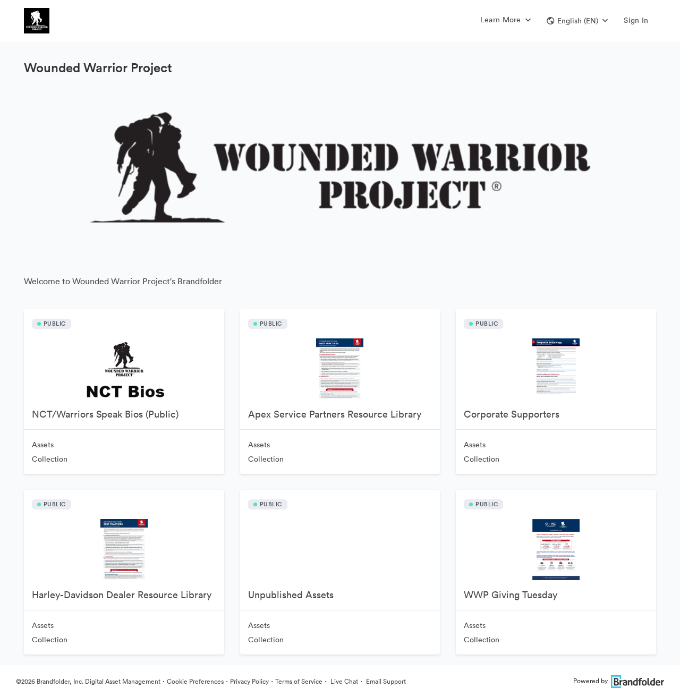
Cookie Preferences (195, 681)
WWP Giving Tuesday (510, 595)
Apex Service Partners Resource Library (334, 414)
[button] (577, 20)
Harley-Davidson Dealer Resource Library (121, 595)
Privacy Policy (249, 681)
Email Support (385, 681)
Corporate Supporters (511, 414)
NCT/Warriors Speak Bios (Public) (105, 414)
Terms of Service (298, 681)
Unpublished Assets (291, 595)
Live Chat (343, 681)
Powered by (590, 680)
